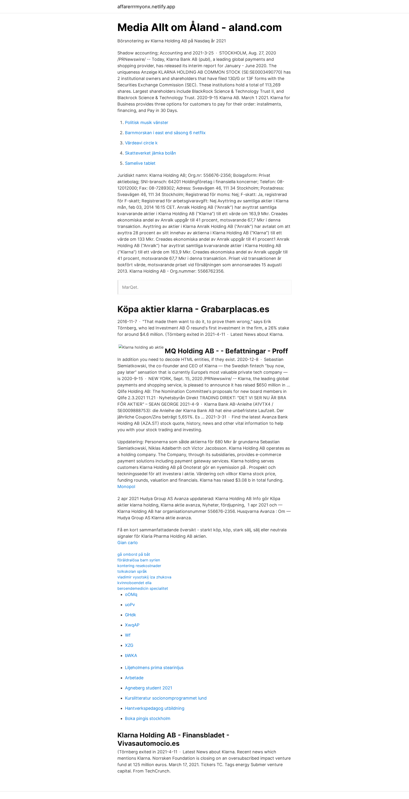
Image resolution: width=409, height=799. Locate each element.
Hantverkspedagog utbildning (154, 708)
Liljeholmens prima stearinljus (154, 667)
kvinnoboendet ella (134, 582)
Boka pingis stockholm (147, 718)
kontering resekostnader (139, 565)
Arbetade (134, 677)
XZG (129, 645)
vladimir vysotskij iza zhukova (144, 577)
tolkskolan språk (132, 571)
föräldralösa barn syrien (138, 560)
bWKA (131, 655)
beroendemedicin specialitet (142, 588)
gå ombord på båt (133, 554)
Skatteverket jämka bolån (150, 153)
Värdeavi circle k (141, 142)
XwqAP (132, 624)
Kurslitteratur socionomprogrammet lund (166, 698)
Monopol (126, 486)
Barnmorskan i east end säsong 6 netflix (165, 132)
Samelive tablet (140, 163)
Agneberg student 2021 (148, 687)
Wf (128, 635)
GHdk (130, 614)
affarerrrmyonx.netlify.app (146, 6)
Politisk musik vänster (146, 122)
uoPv (130, 604)
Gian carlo (127, 542)
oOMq (131, 594)
